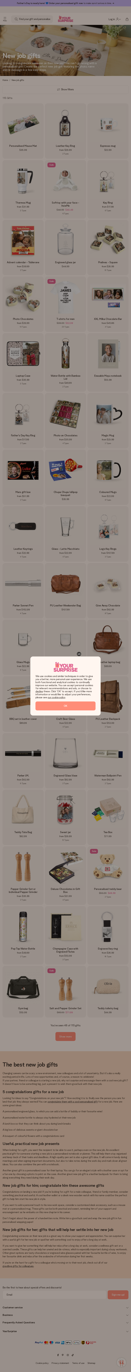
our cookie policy (56, 697)
